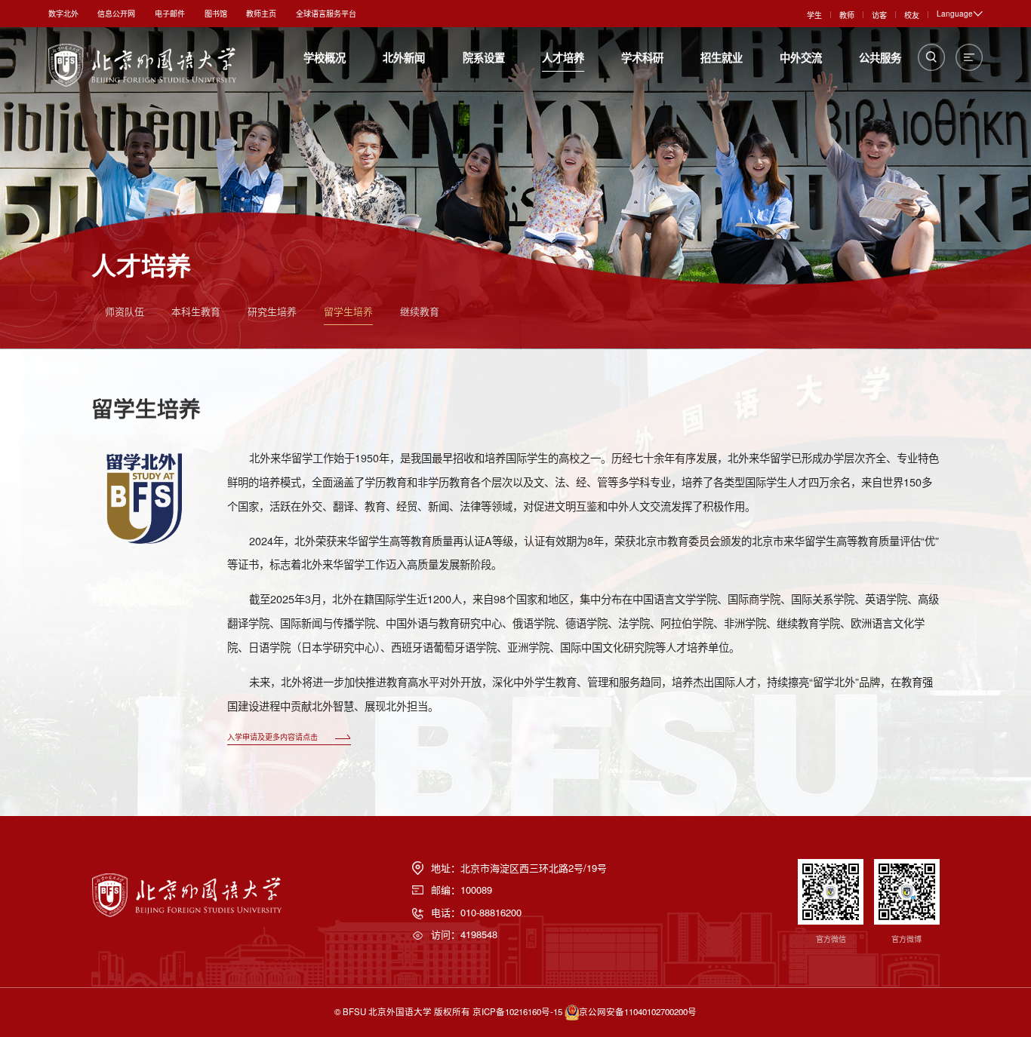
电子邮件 (170, 13)
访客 (879, 14)
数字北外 (63, 13)
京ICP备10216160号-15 (517, 1011)
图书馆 (216, 13)
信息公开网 (116, 13)
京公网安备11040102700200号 (638, 1011)
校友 (911, 14)
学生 (814, 14)
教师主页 (261, 13)
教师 (846, 14)
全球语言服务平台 (326, 13)
